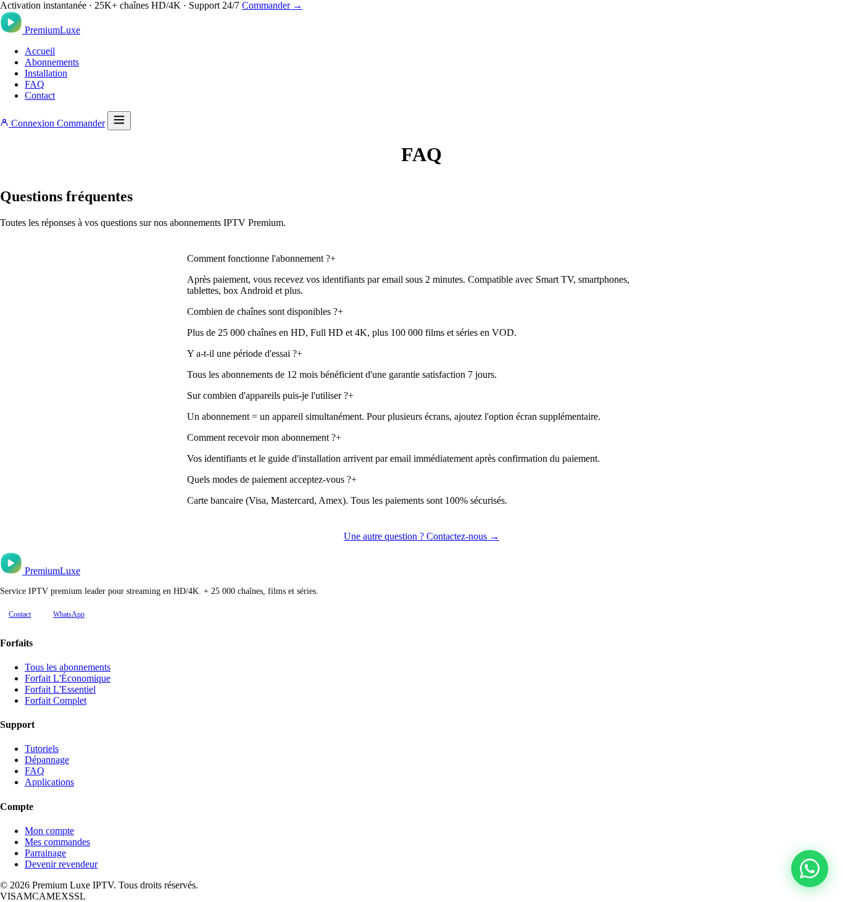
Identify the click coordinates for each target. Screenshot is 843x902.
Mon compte (49, 830)
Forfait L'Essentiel (60, 689)
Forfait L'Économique (67, 678)
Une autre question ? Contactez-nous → (421, 536)
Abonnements (52, 62)
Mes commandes (57, 842)
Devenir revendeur (61, 864)
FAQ (34, 84)
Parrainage (45, 853)
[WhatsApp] (809, 868)
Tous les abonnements (67, 667)
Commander (81, 123)
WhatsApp (69, 614)
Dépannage (47, 759)
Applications (49, 782)
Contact (40, 95)
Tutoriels (42, 748)
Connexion (33, 123)
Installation (46, 73)
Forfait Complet (55, 700)
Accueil (40, 51)
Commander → (272, 5)
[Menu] (119, 120)
